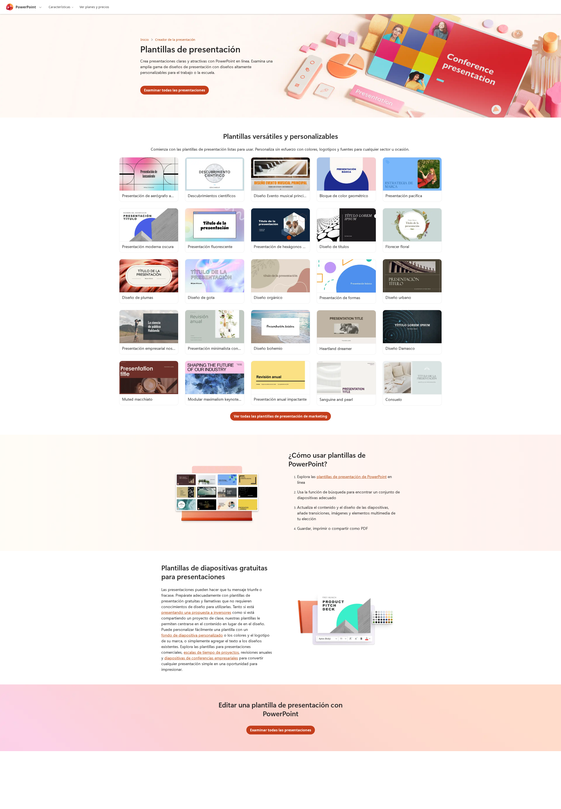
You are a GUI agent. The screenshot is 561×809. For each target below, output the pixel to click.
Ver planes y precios (94, 7)
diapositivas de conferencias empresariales (201, 658)
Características (59, 7)
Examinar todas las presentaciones (174, 90)
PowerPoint (26, 7)
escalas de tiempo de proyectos (211, 652)
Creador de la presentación (175, 40)
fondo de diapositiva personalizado (192, 635)
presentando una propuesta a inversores (196, 612)
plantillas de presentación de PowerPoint (352, 476)
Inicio (144, 40)
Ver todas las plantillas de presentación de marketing (280, 416)
